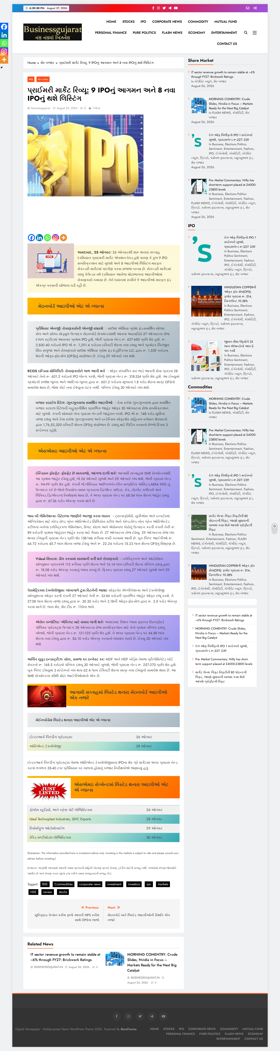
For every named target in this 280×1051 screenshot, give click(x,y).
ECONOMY (196, 32)
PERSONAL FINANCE (111, 32)
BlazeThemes (129, 1029)
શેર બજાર (43, 79)
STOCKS (128, 21)
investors (134, 884)
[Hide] (1, 67)
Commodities (64, 884)
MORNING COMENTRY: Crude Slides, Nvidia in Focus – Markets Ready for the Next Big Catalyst (152, 962)
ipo (149, 884)
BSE (45, 884)
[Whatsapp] (47, 237)
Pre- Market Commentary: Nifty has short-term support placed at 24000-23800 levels (223, 661)
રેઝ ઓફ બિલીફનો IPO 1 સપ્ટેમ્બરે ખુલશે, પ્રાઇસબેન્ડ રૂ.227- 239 (221, 648)
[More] (63, 237)
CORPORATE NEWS (167, 21)
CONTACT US (227, 43)
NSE (33, 892)
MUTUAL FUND (225, 21)
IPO (143, 21)
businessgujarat (40, 108)
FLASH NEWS (172, 32)
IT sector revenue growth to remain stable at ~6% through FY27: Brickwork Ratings (65, 957)
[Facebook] (31, 237)
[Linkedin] (39, 237)
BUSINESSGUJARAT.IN (48, 967)
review (47, 892)
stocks (63, 892)
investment (114, 884)
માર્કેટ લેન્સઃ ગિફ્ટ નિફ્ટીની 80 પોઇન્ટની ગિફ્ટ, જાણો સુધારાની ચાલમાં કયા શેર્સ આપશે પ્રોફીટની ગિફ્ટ (221, 677)
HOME (111, 21)
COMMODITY (198, 21)
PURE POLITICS (144, 32)
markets (163, 884)
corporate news (89, 884)
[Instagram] (55, 237)
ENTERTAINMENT (224, 32)
